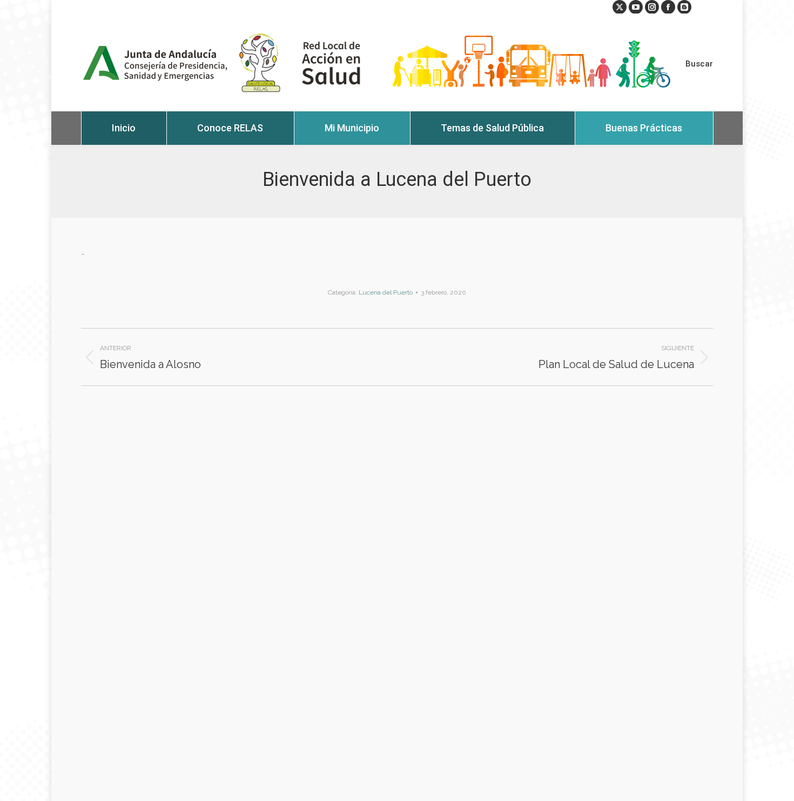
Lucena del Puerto (386, 292)
